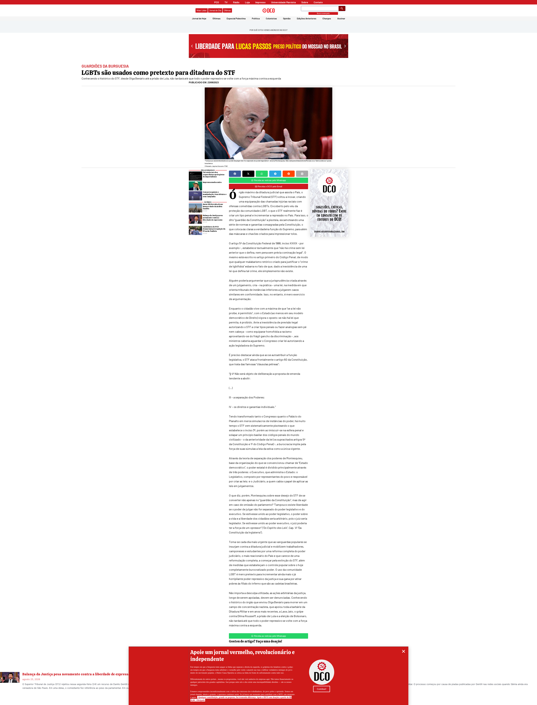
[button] (403, 651)
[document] (268, 352)
